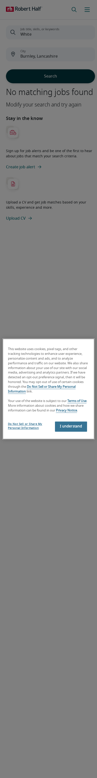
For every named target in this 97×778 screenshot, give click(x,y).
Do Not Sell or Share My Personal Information (25, 426)
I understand (71, 426)
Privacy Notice (66, 410)
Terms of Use (77, 401)
